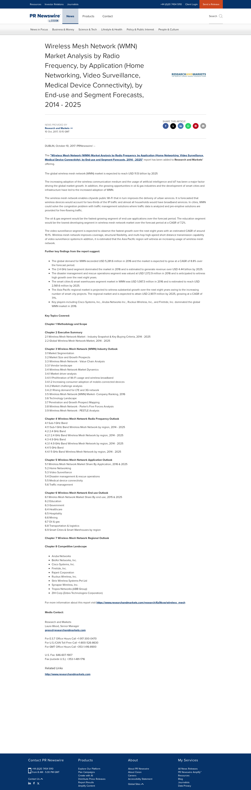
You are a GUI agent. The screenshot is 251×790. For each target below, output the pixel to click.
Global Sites (134, 784)
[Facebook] (34, 783)
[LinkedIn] (30, 783)
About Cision (135, 772)
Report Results (86, 782)
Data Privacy (184, 785)
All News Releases (188, 768)
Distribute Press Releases (92, 779)
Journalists (73, 4)
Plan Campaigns (86, 772)
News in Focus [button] (39, 29)
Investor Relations (54, 4)
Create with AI (85, 775)
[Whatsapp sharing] (188, 126)
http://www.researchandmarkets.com (67, 674)
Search (213, 16)
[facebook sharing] (166, 126)
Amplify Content (86, 785)
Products (88, 16)
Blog (180, 779)
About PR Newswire (138, 768)
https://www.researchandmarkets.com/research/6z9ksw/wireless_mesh (140, 602)
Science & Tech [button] (88, 29)
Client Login (191, 4)
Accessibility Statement (140, 779)
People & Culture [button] (168, 29)
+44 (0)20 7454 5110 (42, 768)
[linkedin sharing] (181, 126)
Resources (35, 4)
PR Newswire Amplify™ (189, 772)
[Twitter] (38, 783)
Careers (132, 775)
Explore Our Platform (89, 768)
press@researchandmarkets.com (65, 630)
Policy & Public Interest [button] (140, 29)
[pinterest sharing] (196, 126)
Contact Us (34, 779)
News (70, 16)
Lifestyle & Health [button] (111, 29)
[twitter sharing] (173, 126)
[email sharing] (203, 126)
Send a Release (211, 4)
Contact (107, 16)
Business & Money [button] (63, 29)
